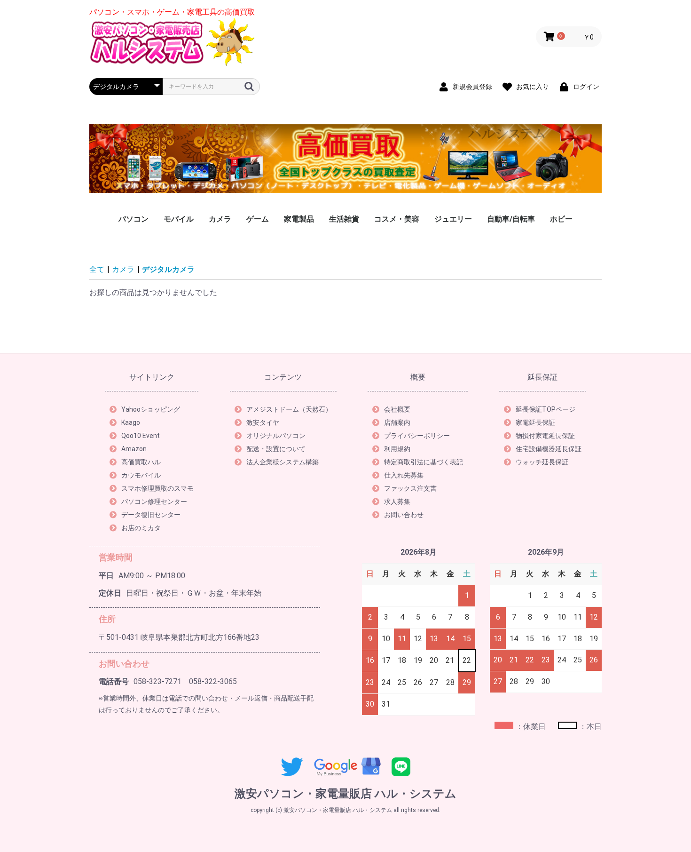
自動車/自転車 (511, 219)
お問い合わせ (404, 514)
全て (96, 269)
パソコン (133, 219)
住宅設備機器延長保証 (548, 449)
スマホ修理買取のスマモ (157, 488)
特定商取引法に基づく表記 (423, 462)
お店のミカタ (141, 528)
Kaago (130, 422)
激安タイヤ (262, 422)
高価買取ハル (141, 462)
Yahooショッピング (150, 409)
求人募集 (397, 501)
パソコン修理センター (154, 501)
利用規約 (397, 449)
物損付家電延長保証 (545, 435)
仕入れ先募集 (404, 475)
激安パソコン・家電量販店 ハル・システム (345, 793)
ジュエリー (453, 219)
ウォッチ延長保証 (542, 462)
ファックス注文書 (410, 488)
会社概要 (397, 409)
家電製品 (299, 219)
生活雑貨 (344, 219)
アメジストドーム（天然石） (289, 409)
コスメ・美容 (396, 219)
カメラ (220, 219)
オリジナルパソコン (276, 435)
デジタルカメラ (168, 269)
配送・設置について (276, 449)
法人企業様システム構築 (282, 462)
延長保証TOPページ (545, 409)
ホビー (561, 219)
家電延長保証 (535, 422)
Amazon (134, 449)
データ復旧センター (151, 514)
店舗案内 (397, 422)
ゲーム (257, 219)
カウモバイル (141, 475)
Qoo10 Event (140, 435)
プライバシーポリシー (417, 435)
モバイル (179, 219)
